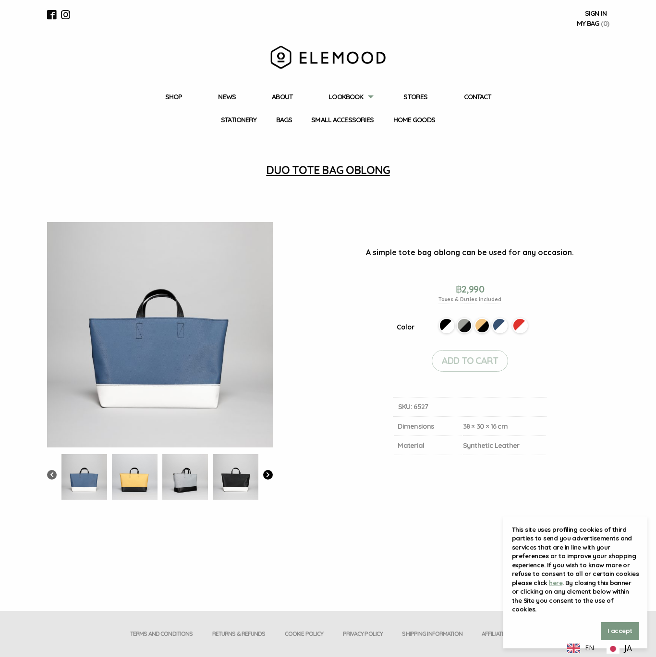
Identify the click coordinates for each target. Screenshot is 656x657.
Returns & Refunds (239, 633)
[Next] (268, 475)
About (282, 97)
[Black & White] (446, 325)
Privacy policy (363, 633)
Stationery (238, 120)
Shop (173, 97)
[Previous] (52, 475)
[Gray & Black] (464, 325)
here (555, 583)
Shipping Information (432, 633)
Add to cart (469, 360)
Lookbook (345, 97)
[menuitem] (174, 97)
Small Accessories (342, 120)
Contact (477, 97)
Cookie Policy (304, 633)
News (226, 97)
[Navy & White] (500, 325)
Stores (415, 97)
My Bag (593, 23)
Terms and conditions (161, 633)
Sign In (596, 13)
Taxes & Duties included (469, 299)
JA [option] (628, 648)
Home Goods (414, 120)
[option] (619, 649)
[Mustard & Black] (482, 325)
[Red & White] (520, 325)
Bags (284, 120)
